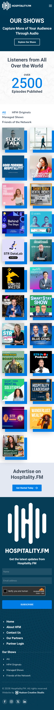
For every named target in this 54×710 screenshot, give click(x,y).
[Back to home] (16, 6)
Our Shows (9, 652)
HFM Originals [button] (21, 112)
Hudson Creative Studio (31, 692)
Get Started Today (24, 488)
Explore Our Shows (27, 42)
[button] (50, 6)
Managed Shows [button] (12, 117)
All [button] (4, 112)
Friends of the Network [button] (16, 122)
